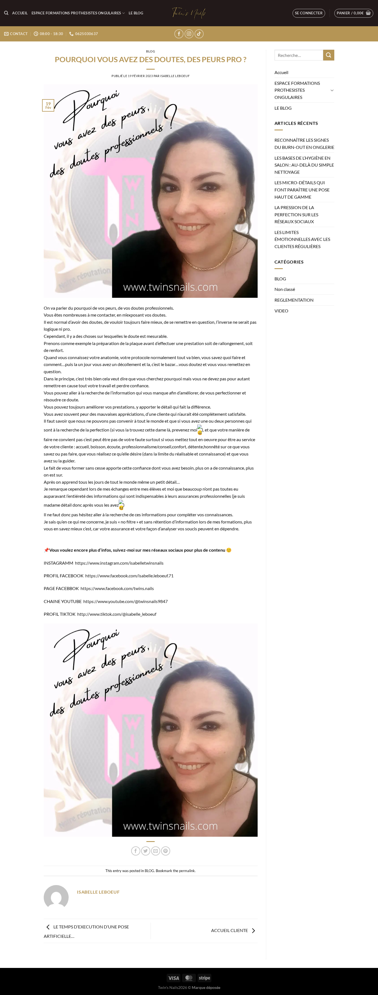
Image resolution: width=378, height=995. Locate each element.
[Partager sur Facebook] (135, 851)
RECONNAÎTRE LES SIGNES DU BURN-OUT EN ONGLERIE (304, 143)
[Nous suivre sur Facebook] (178, 33)
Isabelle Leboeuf (175, 76)
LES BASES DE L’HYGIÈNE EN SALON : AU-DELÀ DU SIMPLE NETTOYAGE (304, 165)
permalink (187, 870)
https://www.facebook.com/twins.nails (117, 588)
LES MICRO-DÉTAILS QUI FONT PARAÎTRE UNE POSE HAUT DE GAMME (302, 189)
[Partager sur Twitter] (145, 851)
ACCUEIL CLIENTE (230, 930)
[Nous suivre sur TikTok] (199, 33)
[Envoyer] (328, 55)
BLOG (150, 51)
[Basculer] (332, 90)
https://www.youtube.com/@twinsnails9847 (125, 601)
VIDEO (281, 310)
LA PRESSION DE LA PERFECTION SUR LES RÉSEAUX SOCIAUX (296, 214)
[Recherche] (6, 13)
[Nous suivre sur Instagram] (189, 33)
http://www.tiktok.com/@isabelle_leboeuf (116, 614)
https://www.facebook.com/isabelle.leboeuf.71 (129, 575)
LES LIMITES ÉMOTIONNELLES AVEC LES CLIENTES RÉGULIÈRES (302, 239)
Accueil (20, 13)
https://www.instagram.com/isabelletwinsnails (119, 562)
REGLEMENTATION (294, 299)
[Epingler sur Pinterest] (165, 851)
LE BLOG (136, 13)
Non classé (285, 289)
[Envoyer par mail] (155, 851)
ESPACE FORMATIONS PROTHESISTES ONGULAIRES (76, 13)
